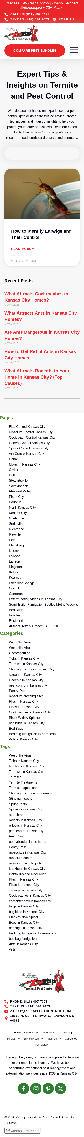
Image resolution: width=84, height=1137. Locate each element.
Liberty (14, 550)
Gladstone (16, 518)
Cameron (16, 594)
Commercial (63, 1032)
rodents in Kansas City (25, 820)
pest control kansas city (26, 831)
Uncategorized (19, 653)
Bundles (15, 615)
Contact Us (71, 1038)
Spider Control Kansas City (29, 448)
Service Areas (31, 1038)
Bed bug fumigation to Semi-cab (32, 734)
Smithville (16, 523)
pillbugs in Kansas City (25, 825)
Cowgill (14, 588)
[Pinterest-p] (48, 1088)
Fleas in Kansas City (24, 707)
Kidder (13, 572)
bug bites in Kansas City (26, 912)
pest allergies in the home (27, 841)
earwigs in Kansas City (26, 890)
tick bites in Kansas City (26, 766)
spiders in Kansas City (25, 674)
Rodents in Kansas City (26, 680)
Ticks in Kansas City (24, 658)
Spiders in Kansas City (25, 809)
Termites (15, 777)
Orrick (13, 470)
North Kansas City (22, 507)
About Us (52, 1038)
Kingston (15, 567)
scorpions (16, 815)
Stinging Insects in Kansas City (31, 669)
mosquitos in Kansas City (27, 852)
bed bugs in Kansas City (27, 723)
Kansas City (18, 513)
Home (13, 459)
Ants (12, 949)
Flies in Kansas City (23, 701)
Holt (12, 475)
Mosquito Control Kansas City (31, 432)
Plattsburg (16, 545)
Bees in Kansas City (24, 922)
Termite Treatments (23, 782)
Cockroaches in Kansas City (30, 712)
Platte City (16, 497)
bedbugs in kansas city (26, 928)
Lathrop (14, 561)
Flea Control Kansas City (27, 426)
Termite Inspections (23, 788)
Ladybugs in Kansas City (27, 868)
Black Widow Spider (23, 917)
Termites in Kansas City (26, 664)
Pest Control (18, 836)
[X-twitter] (60, 1088)
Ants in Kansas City (23, 739)
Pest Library (42, 1044)
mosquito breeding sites (26, 696)
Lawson (14, 556)
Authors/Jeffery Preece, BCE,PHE (34, 626)
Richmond (16, 529)
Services (29, 1032)
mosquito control (21, 858)
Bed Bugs (16, 610)
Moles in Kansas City (24, 464)
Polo (12, 540)
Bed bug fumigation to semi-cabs (33, 933)
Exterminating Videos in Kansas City (35, 599)
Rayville (15, 534)
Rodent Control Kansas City (29, 443)
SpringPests (18, 804)
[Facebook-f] (23, 1088)
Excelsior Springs (22, 583)
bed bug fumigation (23, 939)
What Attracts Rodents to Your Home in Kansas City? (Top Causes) (36, 377)
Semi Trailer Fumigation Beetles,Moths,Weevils (43, 604)
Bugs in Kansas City (24, 906)
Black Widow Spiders (24, 718)
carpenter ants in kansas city (30, 901)
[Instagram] (35, 1088)
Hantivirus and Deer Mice (27, 874)
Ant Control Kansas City (26, 453)
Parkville (15, 502)
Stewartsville (18, 480)
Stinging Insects (20, 798)
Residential (17, 621)
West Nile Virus (20, 642)
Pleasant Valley (20, 491)
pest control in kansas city (28, 685)
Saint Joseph (18, 486)
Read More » (22, 249)
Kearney (15, 577)
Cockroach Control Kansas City (32, 437)
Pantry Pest (17, 691)
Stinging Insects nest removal (30, 793)
